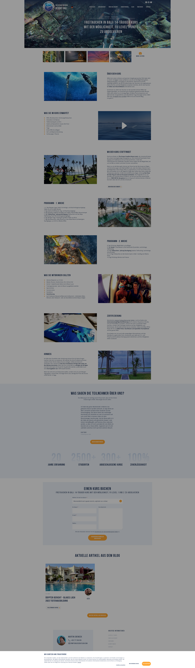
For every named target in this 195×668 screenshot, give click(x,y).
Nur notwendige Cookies (134, 663)
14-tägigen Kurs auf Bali (119, 96)
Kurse (110, 81)
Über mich (140, 7)
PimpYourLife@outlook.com (79, 643)
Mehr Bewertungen (97, 442)
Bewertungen (125, 7)
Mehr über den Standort (114, 186)
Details (79, 662)
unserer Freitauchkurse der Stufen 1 (125, 320)
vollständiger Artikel (52, 607)
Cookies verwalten (120, 665)
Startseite (92, 7)
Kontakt (148, 7)
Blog (133, 7)
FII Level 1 (115, 81)
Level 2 (123, 81)
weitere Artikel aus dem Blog (97, 615)
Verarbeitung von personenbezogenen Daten (106, 531)
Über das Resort (113, 7)
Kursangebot (102, 7)
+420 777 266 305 (76, 640)
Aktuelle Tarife (112, 635)
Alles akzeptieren (146, 663)
